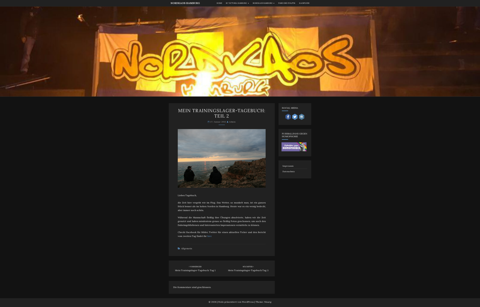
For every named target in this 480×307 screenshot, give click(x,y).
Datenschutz (288, 171)
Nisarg (268, 302)
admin (232, 122)
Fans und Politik (286, 3)
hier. (209, 236)
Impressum (288, 166)
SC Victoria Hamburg (236, 3)
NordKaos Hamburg (185, 3)
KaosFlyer (304, 3)
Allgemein (186, 248)
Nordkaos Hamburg (262, 3)
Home (219, 3)
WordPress (248, 302)
